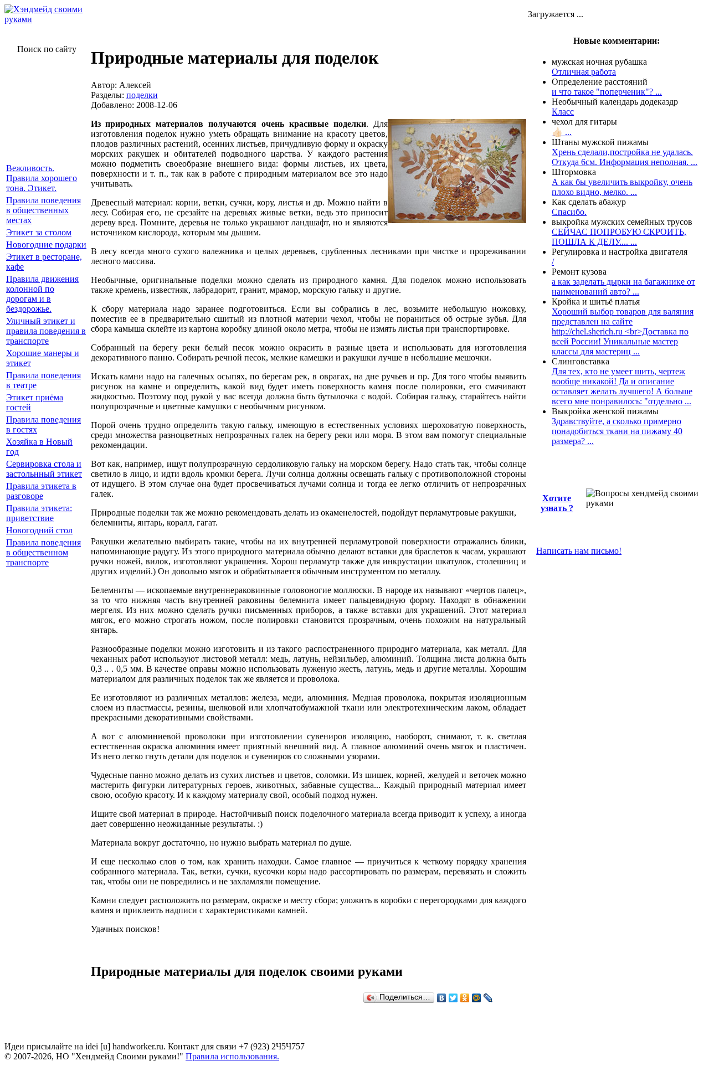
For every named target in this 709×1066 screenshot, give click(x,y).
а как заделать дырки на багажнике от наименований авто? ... (623, 286)
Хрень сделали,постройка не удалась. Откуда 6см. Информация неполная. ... (624, 157)
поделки (142, 95)
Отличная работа (584, 71)
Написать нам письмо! (578, 550)
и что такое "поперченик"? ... (607, 91)
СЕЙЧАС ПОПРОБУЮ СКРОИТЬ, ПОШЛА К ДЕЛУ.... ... (619, 236)
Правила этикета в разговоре (41, 491)
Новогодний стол (39, 530)
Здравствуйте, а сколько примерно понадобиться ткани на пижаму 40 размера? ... (617, 431)
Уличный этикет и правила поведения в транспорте (46, 331)
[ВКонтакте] (442, 998)
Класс (563, 111)
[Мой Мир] (476, 998)
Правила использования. (232, 1056)
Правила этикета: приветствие (39, 513)
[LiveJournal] (488, 998)
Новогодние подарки (46, 244)
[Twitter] (453, 998)
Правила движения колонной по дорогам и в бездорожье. (42, 293)
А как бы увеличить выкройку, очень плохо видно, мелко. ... (622, 187)
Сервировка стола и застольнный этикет (44, 468)
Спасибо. (569, 212)
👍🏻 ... (562, 132)
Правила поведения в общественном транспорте (43, 552)
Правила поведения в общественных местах (43, 210)
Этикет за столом (38, 232)
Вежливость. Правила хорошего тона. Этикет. (41, 178)
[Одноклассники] (465, 998)
